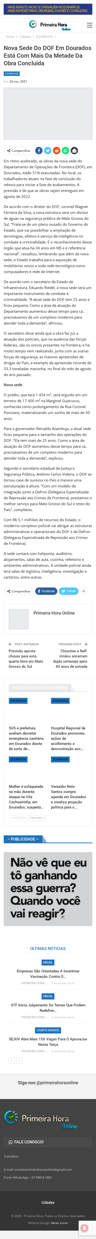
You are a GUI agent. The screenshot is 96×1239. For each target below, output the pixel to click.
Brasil (48, 962)
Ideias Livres (59, 1223)
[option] (48, 1008)
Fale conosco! (28, 1142)
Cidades (48, 1203)
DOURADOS (11, 73)
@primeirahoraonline (57, 1082)
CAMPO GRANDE (48, 1030)
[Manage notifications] (84, 1228)
